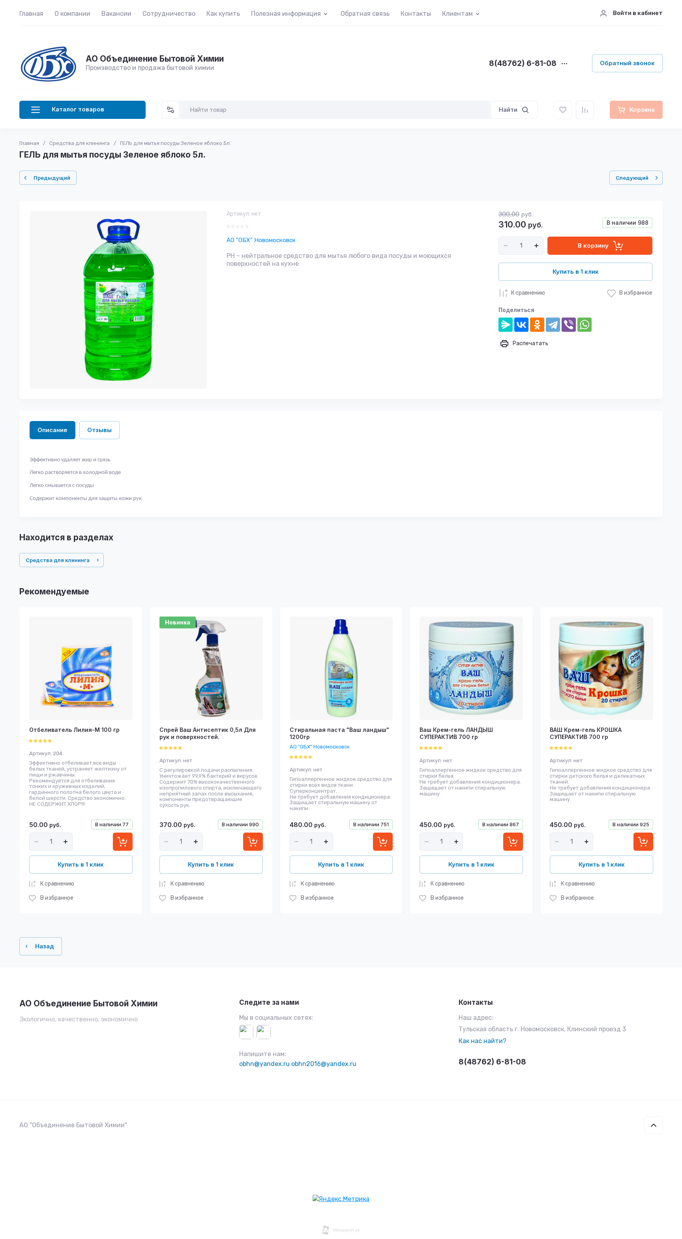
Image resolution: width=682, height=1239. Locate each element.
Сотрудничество (168, 13)
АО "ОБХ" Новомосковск (261, 240)
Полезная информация (286, 13)
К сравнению (528, 293)
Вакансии (116, 13)
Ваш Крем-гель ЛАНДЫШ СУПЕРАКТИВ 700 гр (456, 733)
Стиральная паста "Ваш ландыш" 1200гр (339, 733)
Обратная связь (365, 13)
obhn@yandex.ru (264, 1064)
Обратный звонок (627, 63)
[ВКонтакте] (521, 325)
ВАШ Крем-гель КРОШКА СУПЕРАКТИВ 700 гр (586, 733)
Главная (31, 13)
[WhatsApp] (584, 325)
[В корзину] (123, 842)
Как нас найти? (482, 1041)
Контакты (416, 13)
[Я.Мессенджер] (505, 325)
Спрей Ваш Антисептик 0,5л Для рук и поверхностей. (207, 733)
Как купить (223, 13)
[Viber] (569, 325)
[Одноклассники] (537, 325)
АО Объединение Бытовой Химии (155, 59)
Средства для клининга (79, 143)
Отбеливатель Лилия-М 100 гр (74, 729)
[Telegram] (553, 325)
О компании (72, 13)
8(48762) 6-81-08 (522, 64)
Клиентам (457, 13)
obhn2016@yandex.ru (323, 1064)
